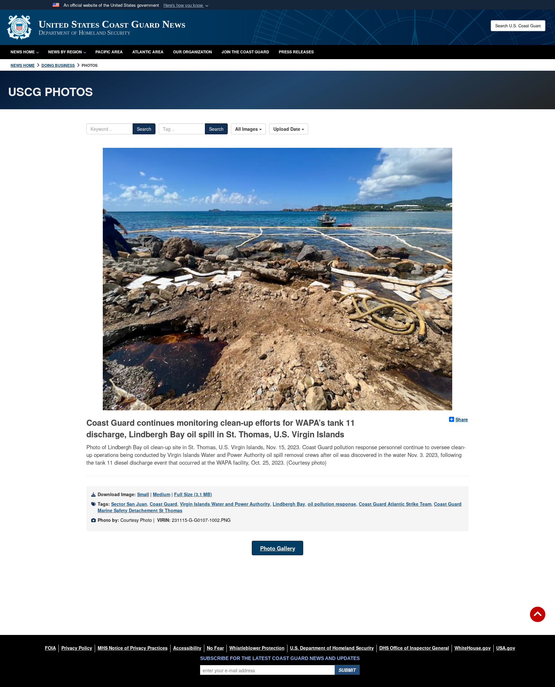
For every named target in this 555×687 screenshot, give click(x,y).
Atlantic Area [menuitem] (147, 52)
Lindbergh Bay (289, 504)
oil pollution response (332, 504)
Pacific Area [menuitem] (109, 52)
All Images (247, 129)
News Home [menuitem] (23, 52)
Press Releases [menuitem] (296, 52)
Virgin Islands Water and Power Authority (225, 504)
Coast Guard (163, 504)
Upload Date (287, 129)
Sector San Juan (129, 504)
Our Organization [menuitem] (192, 52)
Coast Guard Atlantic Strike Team (395, 504)
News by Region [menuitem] (65, 52)
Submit (347, 670)
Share (461, 419)
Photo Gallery (277, 548)
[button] (186, 5)
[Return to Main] (537, 618)
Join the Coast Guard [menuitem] (245, 52)
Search (144, 129)
